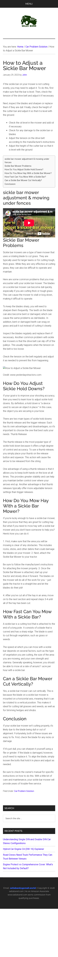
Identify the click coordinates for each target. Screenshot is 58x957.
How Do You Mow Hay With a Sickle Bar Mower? (28, 173)
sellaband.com (16, 891)
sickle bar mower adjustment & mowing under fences (27, 161)
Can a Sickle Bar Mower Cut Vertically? (23, 180)
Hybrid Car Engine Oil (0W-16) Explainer (23, 849)
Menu (29, 3)
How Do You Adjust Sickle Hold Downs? (24, 169)
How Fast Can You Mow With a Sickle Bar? (25, 177)
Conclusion (10, 184)
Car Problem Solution (24, 791)
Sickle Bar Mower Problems (18, 166)
